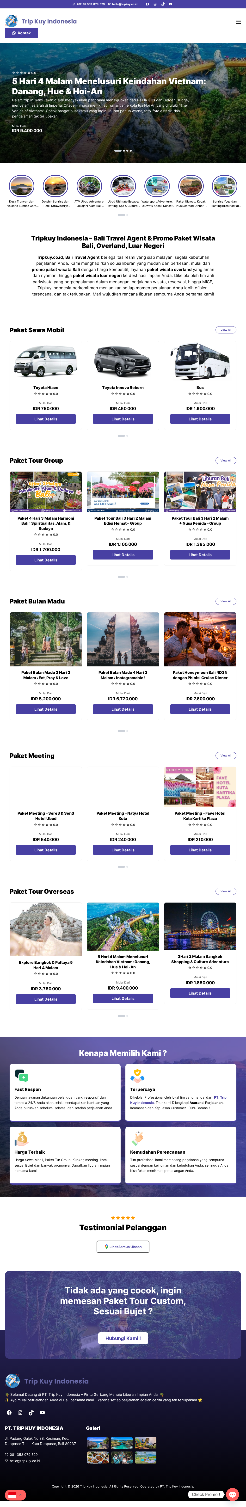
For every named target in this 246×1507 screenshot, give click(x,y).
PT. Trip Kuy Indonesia (176, 1486)
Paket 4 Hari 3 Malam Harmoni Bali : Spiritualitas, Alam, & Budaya (46, 523)
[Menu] (238, 21)
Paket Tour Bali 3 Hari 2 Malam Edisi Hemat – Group (122, 521)
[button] (118, 151)
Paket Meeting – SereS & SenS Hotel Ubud (46, 816)
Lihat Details (45, 419)
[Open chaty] (232, 1494)
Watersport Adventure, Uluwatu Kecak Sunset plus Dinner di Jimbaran (157, 206)
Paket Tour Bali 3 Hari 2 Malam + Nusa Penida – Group (200, 521)
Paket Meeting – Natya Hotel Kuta (123, 816)
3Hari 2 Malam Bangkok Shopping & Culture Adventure (200, 959)
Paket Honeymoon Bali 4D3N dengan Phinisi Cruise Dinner (200, 675)
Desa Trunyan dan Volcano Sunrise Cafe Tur (21, 206)
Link (123, 103)
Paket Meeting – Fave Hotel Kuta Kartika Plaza (200, 816)
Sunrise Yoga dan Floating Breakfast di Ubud (225, 206)
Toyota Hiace (45, 387)
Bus (200, 387)
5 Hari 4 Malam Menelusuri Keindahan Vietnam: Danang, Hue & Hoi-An (123, 961)
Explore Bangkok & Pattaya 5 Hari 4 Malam (46, 965)
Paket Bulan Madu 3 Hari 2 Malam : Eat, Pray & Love (45, 675)
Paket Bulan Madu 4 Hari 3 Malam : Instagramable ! (123, 675)
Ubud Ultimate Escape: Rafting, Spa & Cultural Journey (123, 206)
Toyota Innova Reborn (123, 387)
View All (226, 330)
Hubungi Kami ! (123, 1338)
